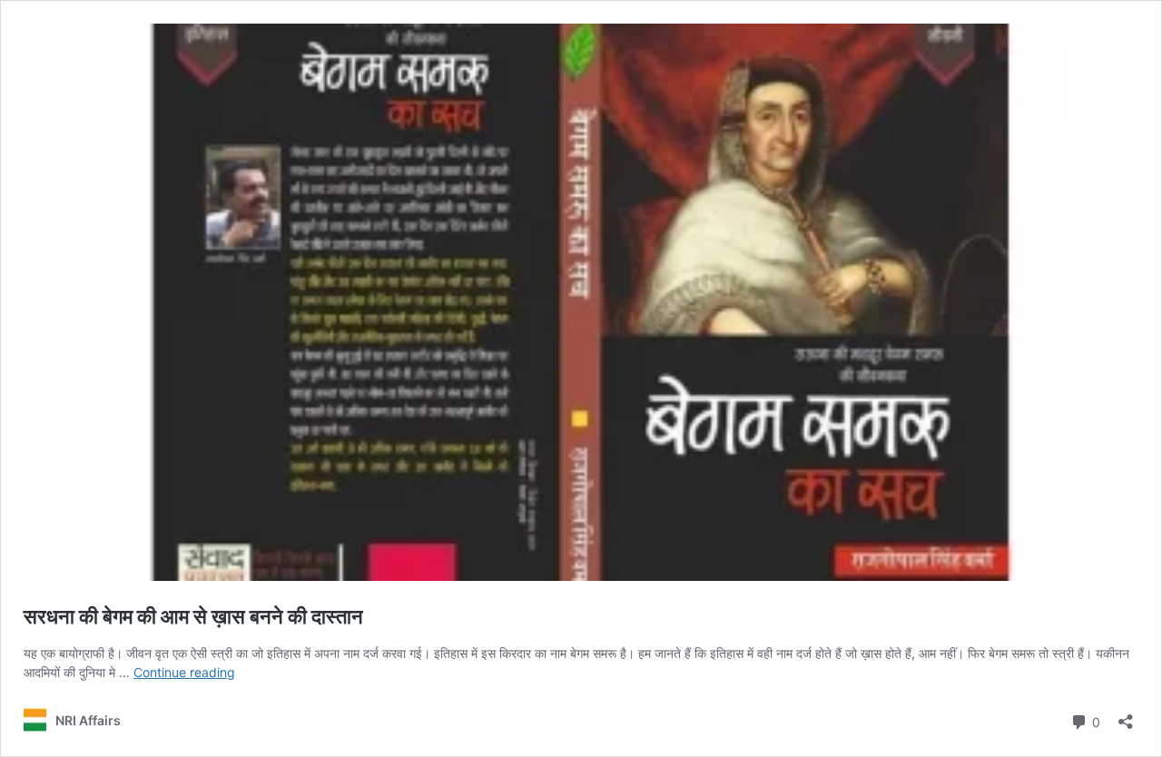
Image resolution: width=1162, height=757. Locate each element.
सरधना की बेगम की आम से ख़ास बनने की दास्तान (193, 616)
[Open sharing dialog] (1125, 716)
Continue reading (184, 672)
